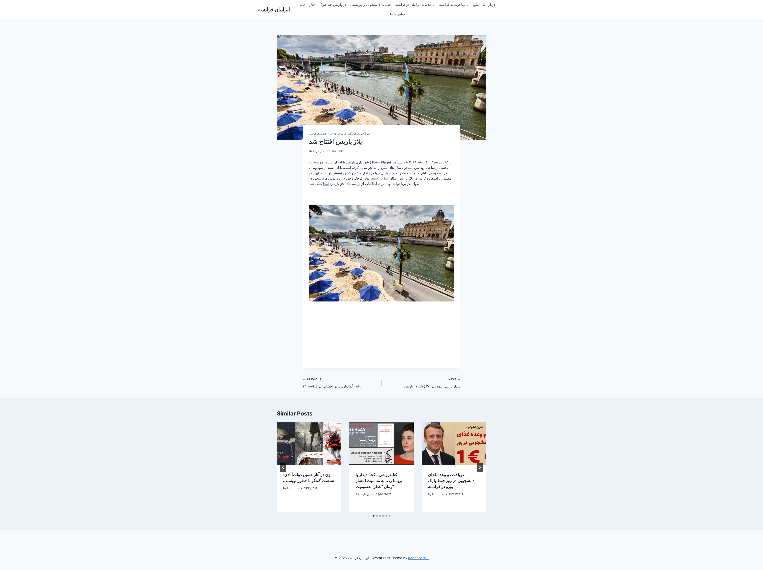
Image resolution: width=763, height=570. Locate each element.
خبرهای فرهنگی (356, 133)
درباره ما (489, 5)
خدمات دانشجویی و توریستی (370, 5)
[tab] (374, 516)
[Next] (480, 467)
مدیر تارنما (319, 151)
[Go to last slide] (283, 467)
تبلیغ (476, 5)
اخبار (313, 5)
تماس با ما (397, 14)
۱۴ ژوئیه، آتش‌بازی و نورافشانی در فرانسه (332, 383)
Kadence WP (418, 558)
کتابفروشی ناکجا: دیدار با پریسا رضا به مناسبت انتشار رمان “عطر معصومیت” (379, 480)
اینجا (326, 184)
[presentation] (309, 443)
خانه (303, 5)
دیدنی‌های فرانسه (317, 133)
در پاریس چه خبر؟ (333, 5)
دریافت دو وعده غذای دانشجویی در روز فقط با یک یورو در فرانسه (451, 480)
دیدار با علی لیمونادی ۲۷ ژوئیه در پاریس (432, 383)
